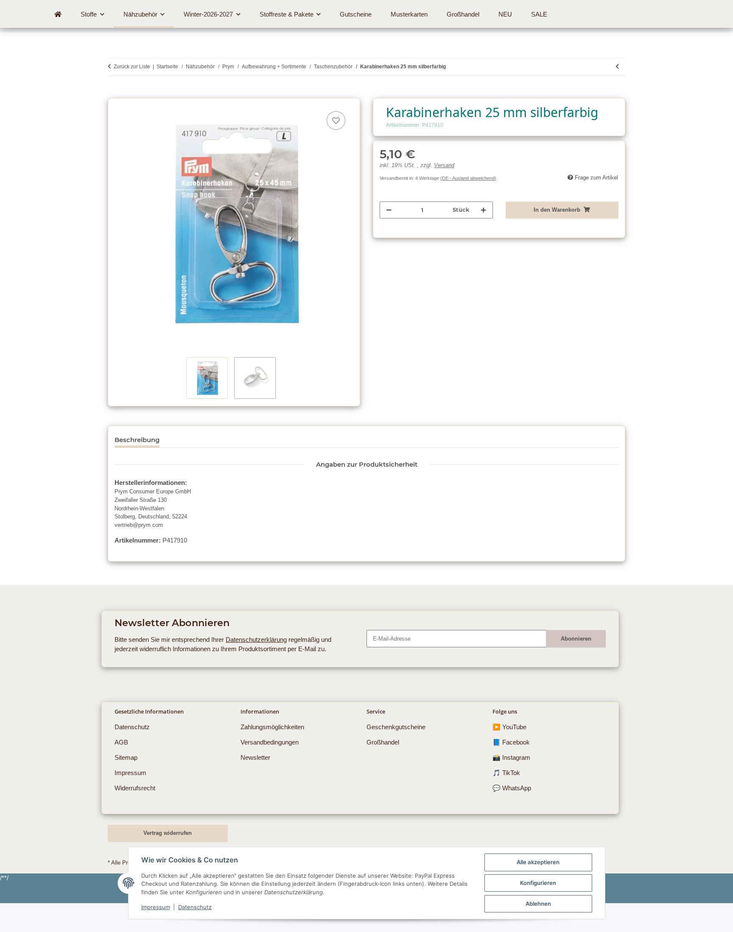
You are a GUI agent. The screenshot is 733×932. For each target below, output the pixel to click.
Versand (444, 165)
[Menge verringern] (388, 210)
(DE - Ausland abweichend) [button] (468, 178)
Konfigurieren (538, 882)
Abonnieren (576, 638)
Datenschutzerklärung (256, 639)
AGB (121, 742)
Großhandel (382, 742)
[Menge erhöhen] (483, 210)
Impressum (155, 907)
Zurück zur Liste (132, 67)
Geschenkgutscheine (395, 726)
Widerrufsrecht (135, 788)
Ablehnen (538, 903)
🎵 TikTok (506, 772)
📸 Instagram (511, 757)
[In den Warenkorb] (114, 93)
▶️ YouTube (509, 726)
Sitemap (126, 757)
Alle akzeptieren (538, 862)
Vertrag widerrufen (167, 833)
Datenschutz (195, 907)
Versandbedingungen (270, 742)
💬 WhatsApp (511, 788)
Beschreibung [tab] (137, 440)
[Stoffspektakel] (58, 14)
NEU (505, 14)
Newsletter (255, 757)
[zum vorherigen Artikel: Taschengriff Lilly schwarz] (617, 66)
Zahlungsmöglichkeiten (272, 726)
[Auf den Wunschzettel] (336, 120)
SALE (539, 14)
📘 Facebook (511, 742)
